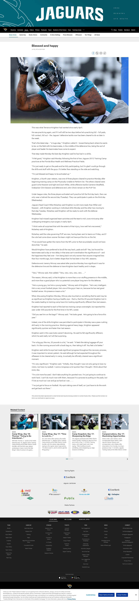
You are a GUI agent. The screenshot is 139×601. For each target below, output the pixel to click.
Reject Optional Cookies (106, 595)
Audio (105, 537)
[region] (69, 595)
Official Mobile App (127, 528)
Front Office (9, 546)
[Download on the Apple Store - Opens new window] (63, 578)
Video (105, 534)
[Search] (112, 29)
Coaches (9, 540)
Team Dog (8, 557)
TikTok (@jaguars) (127, 545)
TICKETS (67, 525)
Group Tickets (66, 540)
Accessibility (49, 545)
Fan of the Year (85, 551)
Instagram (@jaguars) (127, 534)
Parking (29, 534)
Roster (8, 528)
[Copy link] (104, 53)
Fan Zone (85, 531)
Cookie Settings (90, 595)
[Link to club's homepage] (5, 29)
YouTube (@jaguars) (127, 531)
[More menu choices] (83, 30)
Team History (8, 550)
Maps (28, 537)
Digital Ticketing (67, 551)
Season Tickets (67, 537)
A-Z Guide (48, 542)
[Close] (136, 595)
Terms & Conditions (127, 564)
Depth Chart (9, 537)
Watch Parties (28, 548)
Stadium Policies (49, 553)
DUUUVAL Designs (85, 548)
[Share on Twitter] (97, 54)
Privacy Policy (127, 560)
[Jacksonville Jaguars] (69, 586)
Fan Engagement (86, 528)
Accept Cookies (122, 595)
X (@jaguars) (127, 537)
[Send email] (100, 54)
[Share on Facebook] (93, 54)
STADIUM (48, 525)
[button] (67, 459)
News (105, 528)
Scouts (9, 543)
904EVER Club (86, 567)
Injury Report (8, 534)
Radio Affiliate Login (106, 545)
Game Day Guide (28, 528)
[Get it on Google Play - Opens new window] (76, 578)
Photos (106, 531)
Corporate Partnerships (127, 557)
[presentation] (128, 459)
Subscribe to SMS (127, 548)
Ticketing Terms (67, 548)
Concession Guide (28, 545)
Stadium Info (28, 531)
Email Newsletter (127, 551)
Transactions (9, 531)
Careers (127, 554)
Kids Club (85, 564)
